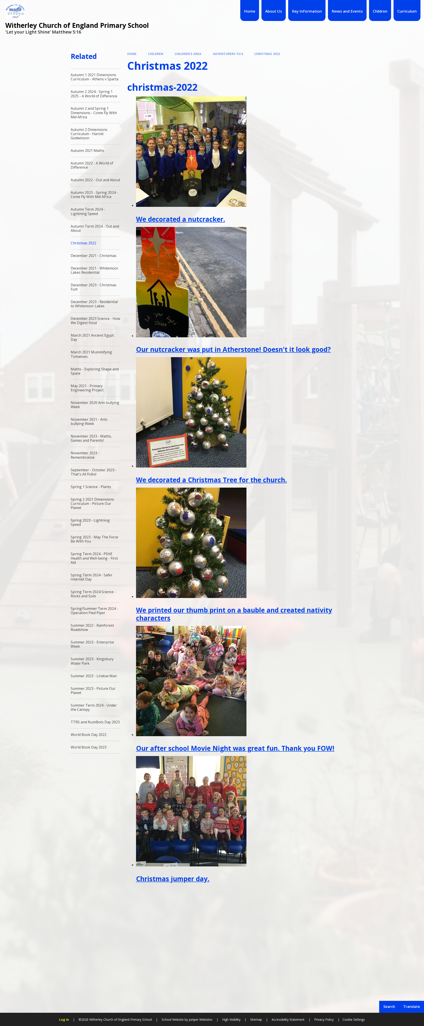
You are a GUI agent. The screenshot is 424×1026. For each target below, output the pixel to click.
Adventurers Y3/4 (228, 54)
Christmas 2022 (267, 54)
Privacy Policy (324, 1019)
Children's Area (187, 54)
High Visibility (231, 1019)
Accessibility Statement (288, 1019)
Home (131, 54)
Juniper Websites (200, 1019)
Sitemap (256, 1019)
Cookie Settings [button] (354, 1019)
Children (155, 54)
